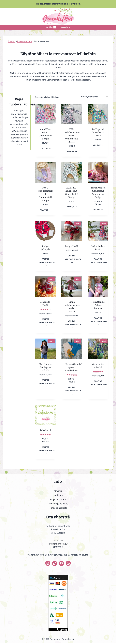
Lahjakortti (45, 430)
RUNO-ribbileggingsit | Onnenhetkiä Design (45, 194)
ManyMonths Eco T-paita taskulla (45, 367)
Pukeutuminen (24, 41)
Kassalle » (65, 27)
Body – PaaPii (71, 246)
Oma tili (58, 491)
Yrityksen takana (58, 499)
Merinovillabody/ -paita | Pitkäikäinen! (73, 367)
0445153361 (58, 540)
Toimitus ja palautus (58, 503)
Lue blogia (58, 495)
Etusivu (11, 41)
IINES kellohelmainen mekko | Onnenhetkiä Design (72, 135)
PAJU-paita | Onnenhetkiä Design (98, 132)
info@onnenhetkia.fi (58, 543)
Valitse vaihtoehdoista (46, 260)
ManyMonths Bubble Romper (98, 305)
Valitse (44, 148)
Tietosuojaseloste (58, 508)
